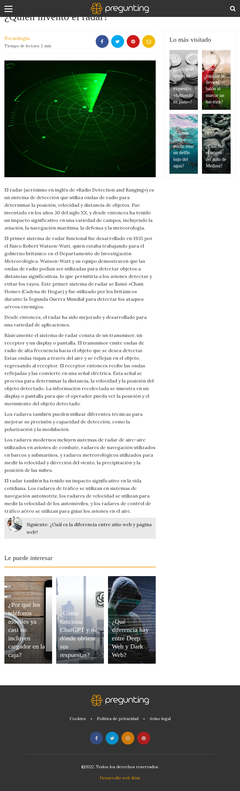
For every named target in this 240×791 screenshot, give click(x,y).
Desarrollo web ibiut (120, 777)
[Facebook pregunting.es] (96, 738)
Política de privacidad (117, 718)
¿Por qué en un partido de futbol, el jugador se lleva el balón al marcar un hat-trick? (215, 75)
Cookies (78, 718)
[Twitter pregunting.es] (112, 738)
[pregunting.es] (120, 8)
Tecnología (17, 38)
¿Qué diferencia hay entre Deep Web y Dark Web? (130, 638)
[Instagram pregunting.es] (128, 738)
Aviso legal (160, 718)
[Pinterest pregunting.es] (144, 738)
